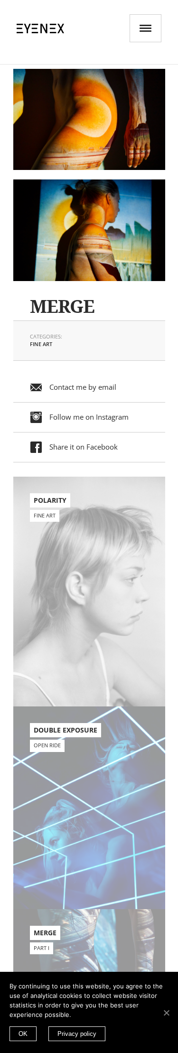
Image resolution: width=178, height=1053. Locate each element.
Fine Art (41, 344)
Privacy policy (76, 1033)
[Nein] (166, 1012)
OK (23, 1033)
